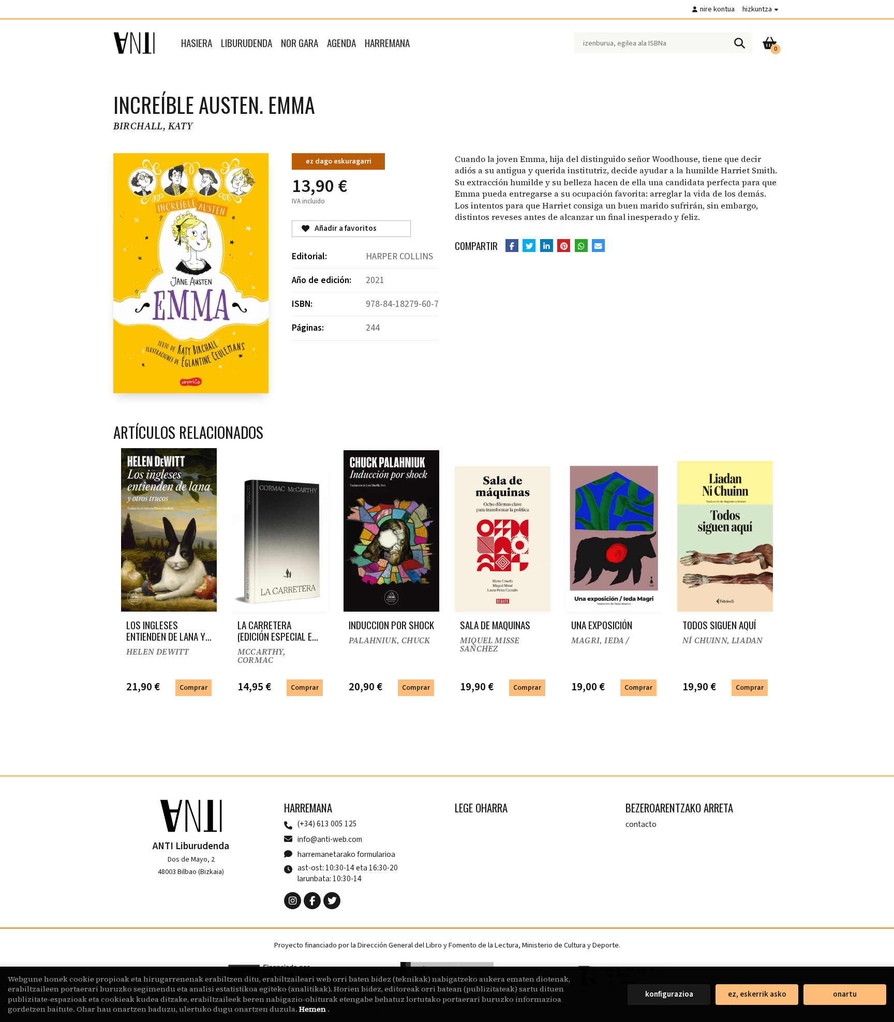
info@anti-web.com (329, 839)
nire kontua (717, 9)
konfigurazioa (669, 994)
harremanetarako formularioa (346, 854)
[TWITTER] (331, 900)
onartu (845, 994)
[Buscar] (739, 43)
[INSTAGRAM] (292, 900)
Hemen (313, 1009)
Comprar (193, 687)
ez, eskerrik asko (757, 994)
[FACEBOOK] (312, 900)
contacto (641, 824)
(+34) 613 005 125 (327, 824)
